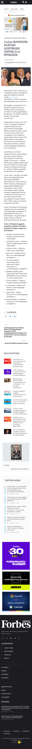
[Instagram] (7, 638)
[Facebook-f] (3, 638)
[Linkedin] (15, 638)
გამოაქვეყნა (13, 97)
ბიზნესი (22, 9)
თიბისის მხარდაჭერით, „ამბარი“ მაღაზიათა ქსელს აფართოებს (20, 401)
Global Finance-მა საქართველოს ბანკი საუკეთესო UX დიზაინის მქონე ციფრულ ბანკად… (19, 363)
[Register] (26, 2)
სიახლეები (5, 667)
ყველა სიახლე (14, 9)
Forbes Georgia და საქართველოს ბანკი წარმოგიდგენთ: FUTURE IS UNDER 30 (17, 499)
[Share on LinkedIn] (15, 316)
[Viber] (19, 638)
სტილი (3, 690)
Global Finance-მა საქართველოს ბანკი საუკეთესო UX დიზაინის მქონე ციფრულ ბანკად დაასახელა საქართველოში (15, 708)
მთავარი (6, 9)
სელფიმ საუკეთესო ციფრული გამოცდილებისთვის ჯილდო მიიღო (16, 519)
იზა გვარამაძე (9, 60)
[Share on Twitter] (10, 316)
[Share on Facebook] (6, 316)
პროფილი (4, 677)
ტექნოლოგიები (6, 686)
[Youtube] (11, 638)
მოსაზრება (5, 674)
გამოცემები (5, 697)
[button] (2, 2)
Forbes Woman (6, 693)
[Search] (23, 2)
